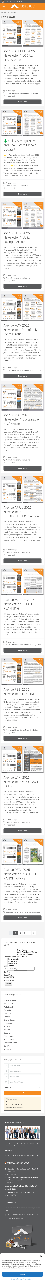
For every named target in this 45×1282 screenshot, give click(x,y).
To (5, 972)
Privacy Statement (28, 1279)
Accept (22, 1274)
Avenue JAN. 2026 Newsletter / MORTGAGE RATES (21, 782)
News (16, 93)
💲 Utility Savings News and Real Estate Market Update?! (20, 145)
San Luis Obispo (10, 1043)
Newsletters (24, 93)
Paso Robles (9, 1036)
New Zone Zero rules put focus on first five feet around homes (21, 1170)
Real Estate (33, 93)
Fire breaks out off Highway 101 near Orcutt (20, 1192)
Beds (6, 975)
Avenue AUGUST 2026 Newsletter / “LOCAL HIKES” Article (19, 55)
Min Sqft (7, 981)
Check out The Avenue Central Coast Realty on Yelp (22, 1155)
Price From (8, 969)
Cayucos (7, 1013)
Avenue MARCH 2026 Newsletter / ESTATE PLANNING (18, 604)
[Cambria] (14, 966)
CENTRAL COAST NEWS (18, 1163)
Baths (6, 978)
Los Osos (8, 1023)
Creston (7, 1017)
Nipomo (7, 1030)
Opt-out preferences (16, 1279)
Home (5, 13)
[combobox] (22, 1087)
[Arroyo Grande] (14, 959)
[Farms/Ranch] (26, 956)
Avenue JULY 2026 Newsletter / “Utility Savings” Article (16, 237)
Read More (22, 102)
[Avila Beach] (14, 964)
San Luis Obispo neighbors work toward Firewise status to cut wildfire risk (22, 1179)
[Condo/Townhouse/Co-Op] (26, 952)
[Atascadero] (14, 961)
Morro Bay (8, 1026)
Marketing (10, 93)
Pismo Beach (9, 1039)
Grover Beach (9, 1020)
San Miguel (8, 1046)
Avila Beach (8, 1007)
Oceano (7, 1033)
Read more (8, 1150)
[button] (42, 1256)
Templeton (8, 1049)
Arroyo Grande (10, 1000)
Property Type (10, 957)
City (5, 966)
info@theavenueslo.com (15, 1218)
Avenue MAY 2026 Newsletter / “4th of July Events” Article (20, 330)
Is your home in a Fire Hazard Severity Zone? (21, 1186)
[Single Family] (26, 950)
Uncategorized (9, 96)
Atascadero (8, 1004)
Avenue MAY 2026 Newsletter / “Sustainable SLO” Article (21, 419)
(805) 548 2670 (16, 2)
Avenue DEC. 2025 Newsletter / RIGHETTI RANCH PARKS (19, 874)
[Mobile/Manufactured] (26, 954)
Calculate (22, 1093)
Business (9, 912)
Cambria (7, 1010)
